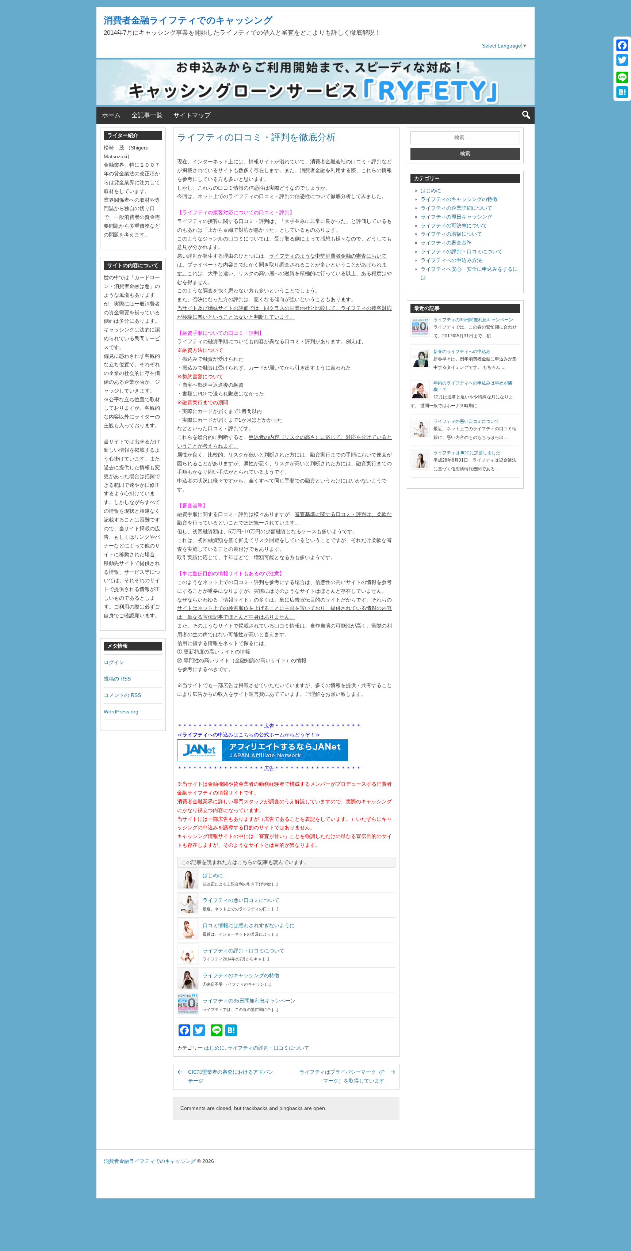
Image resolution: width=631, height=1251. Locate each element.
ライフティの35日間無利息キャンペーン (249, 1001)
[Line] (622, 77)
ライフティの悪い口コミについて (241, 900)
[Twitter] (622, 60)
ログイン (114, 662)
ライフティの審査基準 (446, 243)
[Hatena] (622, 92)
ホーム (111, 115)
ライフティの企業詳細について (456, 208)
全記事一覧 (146, 115)
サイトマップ (192, 115)
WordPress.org (121, 711)
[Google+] (622, 68)
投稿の (117, 679)
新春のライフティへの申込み (461, 351)
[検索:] (465, 137)
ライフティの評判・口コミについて (243, 951)
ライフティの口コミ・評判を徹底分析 (256, 137)
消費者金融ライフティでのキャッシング (188, 20)
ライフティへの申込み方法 (451, 260)
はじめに (213, 875)
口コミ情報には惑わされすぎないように (249, 925)
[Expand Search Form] (526, 115)
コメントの (122, 695)
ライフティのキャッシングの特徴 (241, 975)
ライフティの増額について (451, 234)
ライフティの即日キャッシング (456, 217)
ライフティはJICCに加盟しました (466, 452)
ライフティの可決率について (454, 225)
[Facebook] (622, 45)
